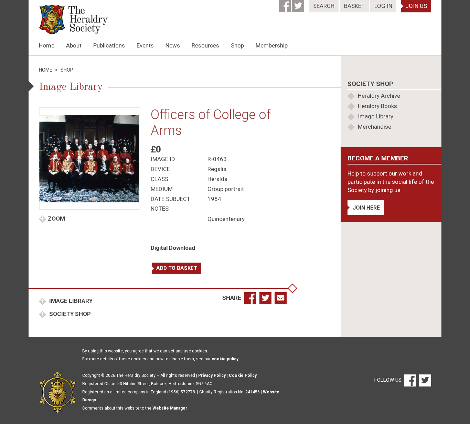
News (172, 45)
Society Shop (69, 313)
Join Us (416, 5)
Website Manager (169, 408)
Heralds (217, 179)
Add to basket (176, 268)
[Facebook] (285, 3)
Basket (354, 5)
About (74, 45)
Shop (237, 45)
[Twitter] (299, 3)
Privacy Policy (212, 375)
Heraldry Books (377, 106)
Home (46, 45)
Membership (272, 45)
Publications (109, 45)
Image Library (70, 300)
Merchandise (374, 126)
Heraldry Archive (379, 95)
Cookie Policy (243, 375)
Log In (383, 5)
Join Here (366, 207)
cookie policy (225, 359)
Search (323, 5)
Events (145, 45)
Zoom (56, 218)
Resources (205, 45)
